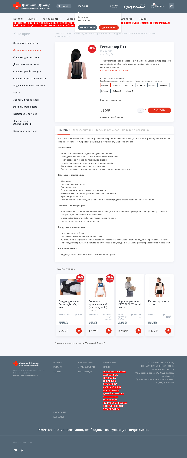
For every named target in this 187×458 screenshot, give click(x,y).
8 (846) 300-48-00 (165, 383)
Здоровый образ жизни (26, 100)
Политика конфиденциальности (25, 375)
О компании (109, 363)
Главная (57, 363)
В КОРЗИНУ (159, 110)
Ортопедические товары (27, 50)
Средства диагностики (26, 57)
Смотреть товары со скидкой (114, 70)
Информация (85, 372)
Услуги (57, 372)
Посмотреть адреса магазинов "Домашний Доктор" (80, 343)
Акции (143, 19)
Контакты (58, 417)
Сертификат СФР (87, 367)
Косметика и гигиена (25, 114)
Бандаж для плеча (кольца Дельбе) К (69, 304)
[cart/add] (79, 331)
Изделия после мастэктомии (29, 85)
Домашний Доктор (31, 6)
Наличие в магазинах (110, 100)
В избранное (117, 117)
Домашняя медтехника (26, 64)
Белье (16, 93)
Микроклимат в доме (25, 107)
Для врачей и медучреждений (22, 122)
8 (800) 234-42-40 (134, 7)
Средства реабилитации (27, 71)
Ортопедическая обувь (26, 43)
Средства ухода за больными (29, 78)
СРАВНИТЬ (63, 322)
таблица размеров (116, 78)
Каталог (18, 19)
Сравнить (104, 117)
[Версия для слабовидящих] (171, 5)
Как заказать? (85, 363)
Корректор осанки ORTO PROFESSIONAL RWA (129, 304)
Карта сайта (59, 412)
